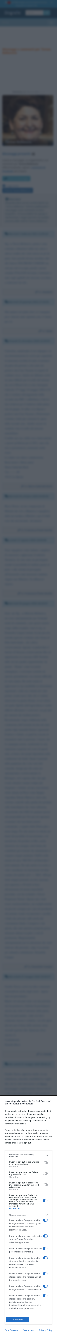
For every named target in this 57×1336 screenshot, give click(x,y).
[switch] (45, 1162)
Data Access (28, 1330)
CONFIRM (17, 1319)
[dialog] (28, 1216)
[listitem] (28, 1155)
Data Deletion (11, 1330)
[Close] (51, 1101)
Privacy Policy (45, 1330)
